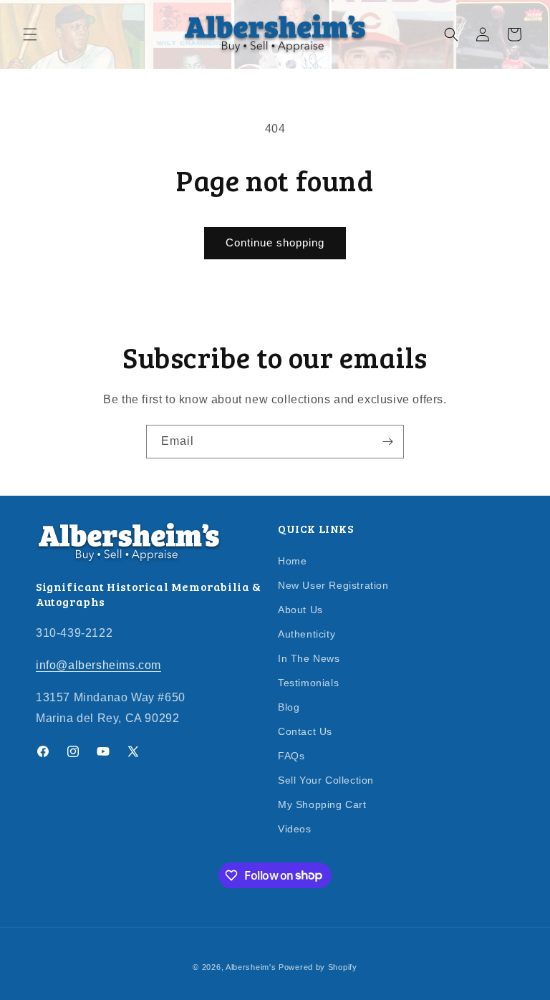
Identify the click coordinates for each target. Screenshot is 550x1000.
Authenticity (306, 634)
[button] (30, 34)
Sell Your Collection (326, 780)
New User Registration (333, 585)
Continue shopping (275, 242)
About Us (300, 609)
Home (292, 561)
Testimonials (308, 682)
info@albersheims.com (98, 665)
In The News (309, 658)
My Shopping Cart (322, 804)
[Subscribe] (387, 441)
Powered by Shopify (318, 967)
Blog (288, 707)
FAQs (291, 755)
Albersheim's (251, 967)
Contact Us (305, 731)
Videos (295, 829)
